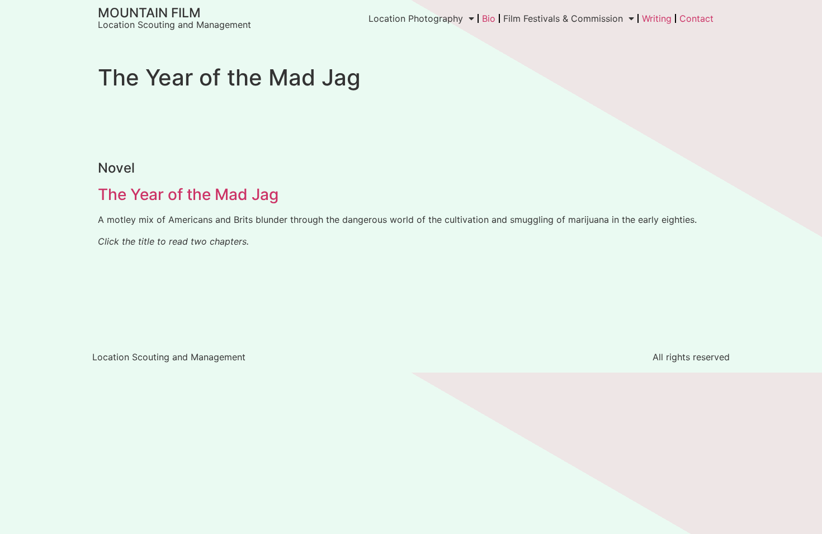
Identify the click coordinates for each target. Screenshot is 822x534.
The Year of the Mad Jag (188, 194)
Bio (488, 18)
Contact (696, 18)
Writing (657, 18)
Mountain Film (149, 13)
